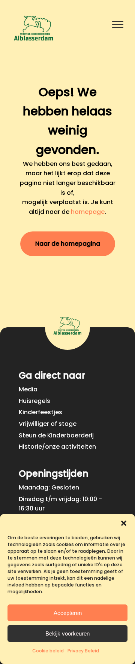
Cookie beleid (48, 651)
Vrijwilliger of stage (47, 423)
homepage (88, 211)
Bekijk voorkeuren (67, 633)
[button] (124, 523)
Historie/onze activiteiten (57, 446)
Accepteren (68, 613)
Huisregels (34, 401)
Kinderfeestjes (40, 412)
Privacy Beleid (83, 651)
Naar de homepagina (67, 243)
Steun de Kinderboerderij (56, 435)
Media (28, 389)
